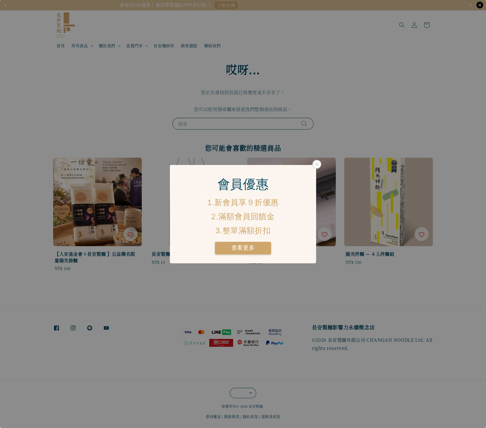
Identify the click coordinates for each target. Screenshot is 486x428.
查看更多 (243, 247)
